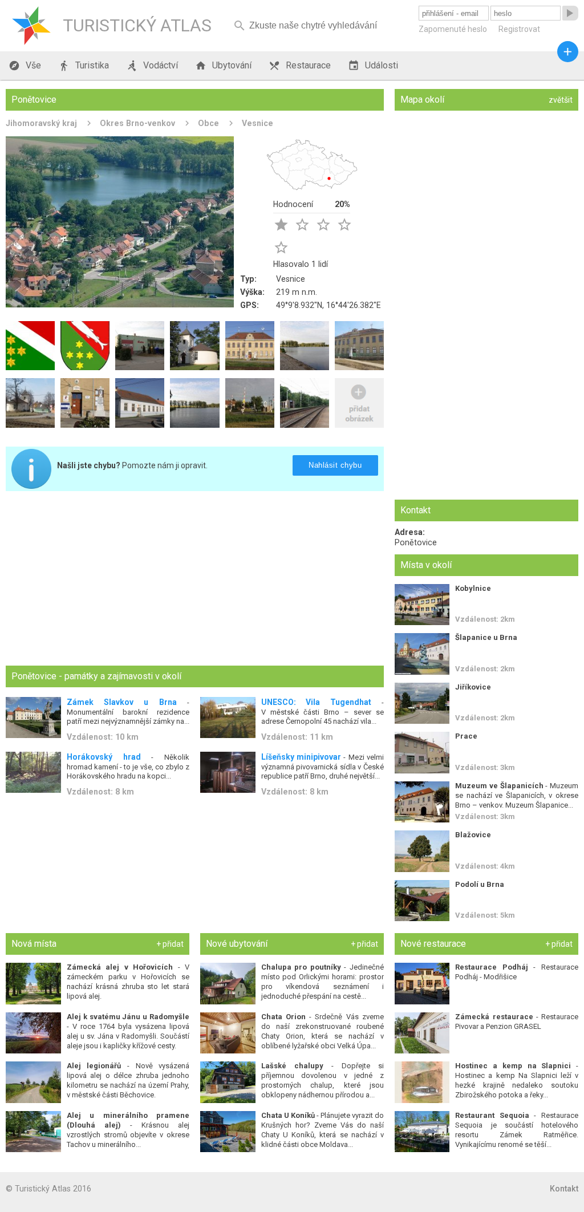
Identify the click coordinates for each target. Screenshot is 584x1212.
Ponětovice (416, 542)
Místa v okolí (426, 565)
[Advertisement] (195, 579)
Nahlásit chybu (335, 465)
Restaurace (300, 65)
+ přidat (170, 943)
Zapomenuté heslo (453, 29)
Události (373, 65)
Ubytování (223, 65)
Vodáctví (152, 65)
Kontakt (564, 1188)
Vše (25, 65)
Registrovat (519, 29)
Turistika (83, 65)
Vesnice (257, 123)
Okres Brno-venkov (137, 123)
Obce (208, 123)
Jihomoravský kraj (41, 123)
